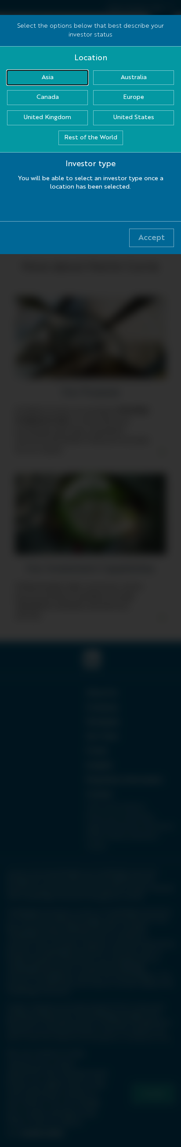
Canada (47, 97)
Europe (133, 97)
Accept (151, 238)
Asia (48, 77)
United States (133, 117)
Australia (134, 77)
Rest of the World (90, 138)
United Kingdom (47, 117)
